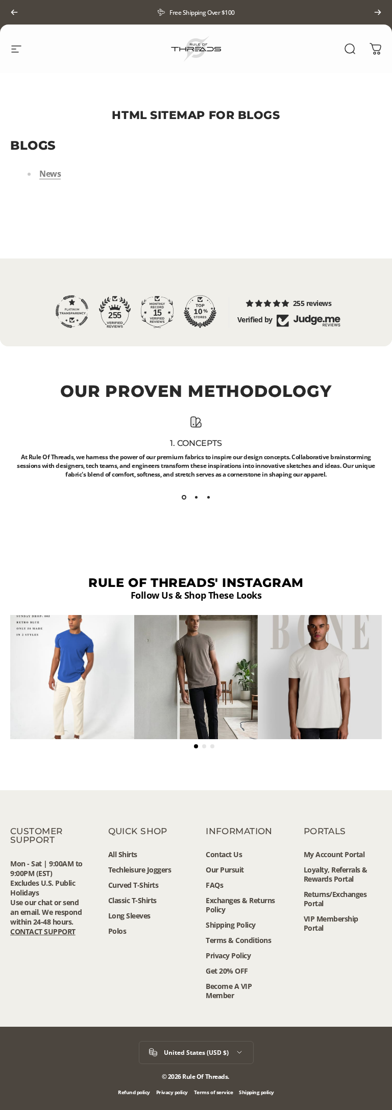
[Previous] (14, 12)
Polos (117, 931)
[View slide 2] (196, 497)
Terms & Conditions (238, 940)
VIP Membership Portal (331, 923)
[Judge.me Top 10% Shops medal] (200, 311)
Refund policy (134, 1092)
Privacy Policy (228, 955)
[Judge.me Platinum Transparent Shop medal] (72, 311)
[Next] (377, 12)
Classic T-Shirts (132, 900)
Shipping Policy (231, 925)
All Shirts (122, 854)
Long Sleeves (129, 915)
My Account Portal (334, 854)
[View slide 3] (208, 497)
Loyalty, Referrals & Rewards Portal (336, 874)
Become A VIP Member (229, 991)
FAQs (214, 885)
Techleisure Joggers (140, 870)
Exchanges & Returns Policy (240, 905)
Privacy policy (172, 1092)
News (50, 173)
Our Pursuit (225, 870)
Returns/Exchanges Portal (335, 899)
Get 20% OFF (227, 971)
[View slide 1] (184, 497)
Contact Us (224, 854)
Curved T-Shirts (133, 885)
